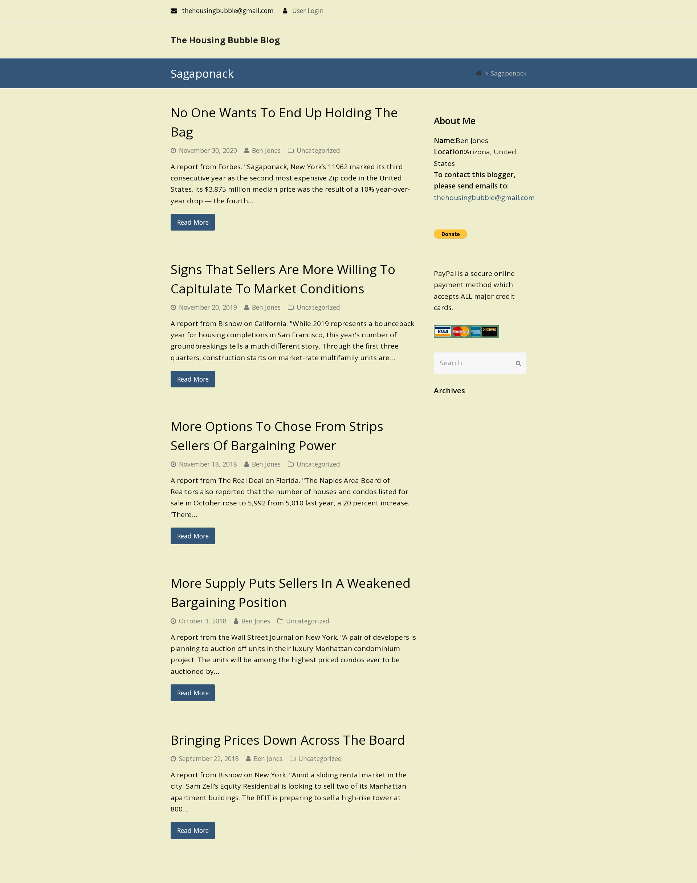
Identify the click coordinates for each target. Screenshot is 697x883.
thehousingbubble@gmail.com (484, 197)
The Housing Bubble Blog (225, 40)
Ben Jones (266, 150)
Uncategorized (318, 150)
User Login (308, 10)
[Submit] (518, 363)
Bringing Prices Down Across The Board (288, 739)
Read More (193, 222)
